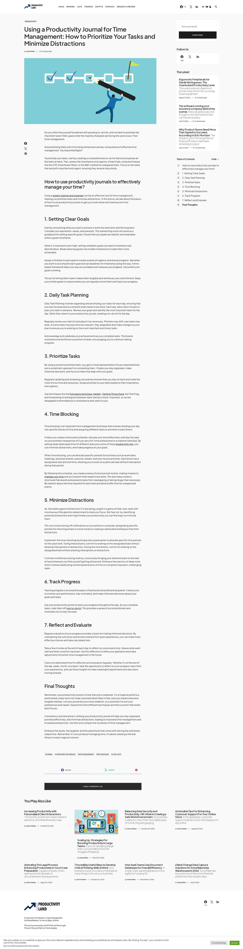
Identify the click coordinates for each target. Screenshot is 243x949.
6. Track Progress (191, 195)
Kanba (96, 393)
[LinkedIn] (197, 6)
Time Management (86, 754)
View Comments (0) (93, 786)
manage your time (54, 476)
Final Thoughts (190, 204)
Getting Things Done (113, 393)
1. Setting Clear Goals (193, 173)
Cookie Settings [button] (219, 943)
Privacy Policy (29, 928)
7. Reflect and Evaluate (194, 200)
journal (49, 754)
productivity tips (124, 444)
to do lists (116, 754)
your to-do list (73, 608)
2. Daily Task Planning (193, 177)
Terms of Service (45, 928)
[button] (206, 7)
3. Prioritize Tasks (191, 182)
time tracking (102, 754)
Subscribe (197, 35)
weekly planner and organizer (68, 195)
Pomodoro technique (81, 393)
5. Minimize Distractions (195, 191)
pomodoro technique (65, 754)
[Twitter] (191, 6)
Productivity (30, 21)
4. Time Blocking (191, 186)
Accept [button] (234, 943)
